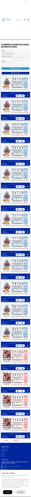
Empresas (3, 453)
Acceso (20, 19)
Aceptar (7, 492)
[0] (25, 20)
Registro (3, 456)
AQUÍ (19, 487)
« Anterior (6, 440)
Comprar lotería (4, 450)
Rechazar (20, 492)
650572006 (4, 467)
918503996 (5, 465)
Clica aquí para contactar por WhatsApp (11, 466)
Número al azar (16, 68)
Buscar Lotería (16, 73)
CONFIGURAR (15, 485)
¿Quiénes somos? (5, 449)
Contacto (3, 452)
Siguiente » (16, 440)
